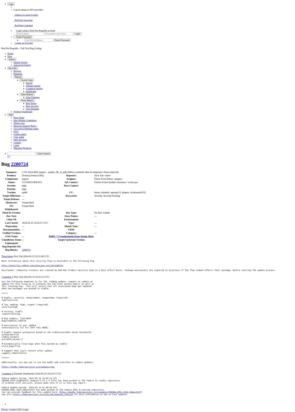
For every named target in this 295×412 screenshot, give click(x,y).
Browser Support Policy (25, 126)
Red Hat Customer (23, 25)
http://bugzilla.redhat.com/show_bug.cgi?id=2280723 (32, 265)
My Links (13, 68)
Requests (18, 74)
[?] (8, 156)
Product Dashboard (23, 111)
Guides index (20, 134)
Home (10, 53)
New (9, 56)
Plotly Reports (27, 100)
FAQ (16, 131)
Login (11, 4)
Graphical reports (34, 88)
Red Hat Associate (23, 20)
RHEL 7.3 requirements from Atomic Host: (71, 236)
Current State (27, 80)
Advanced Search (22, 65)
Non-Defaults (32, 109)
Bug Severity (32, 106)
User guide (19, 137)
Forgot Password (23, 37)
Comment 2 (7, 373)
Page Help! (19, 117)
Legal (16, 145)
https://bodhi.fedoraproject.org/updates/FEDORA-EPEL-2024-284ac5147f (100, 392)
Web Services (20, 140)
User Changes (32, 97)
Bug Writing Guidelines (25, 120)
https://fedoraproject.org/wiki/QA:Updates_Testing (43, 394)
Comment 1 (7, 277)
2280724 (19, 164)
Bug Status (31, 103)
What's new (19, 123)
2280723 (26, 250)
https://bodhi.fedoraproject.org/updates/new (28, 367)
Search (12, 59)
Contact (17, 142)
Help (11, 115)
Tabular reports (33, 86)
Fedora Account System (26, 15)
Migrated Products (22, 148)
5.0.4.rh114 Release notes (26, 128)
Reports (18, 77)
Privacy (5, 409)
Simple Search (21, 62)
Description (7, 256)
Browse (17, 71)
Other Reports (27, 94)
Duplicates (31, 91)
